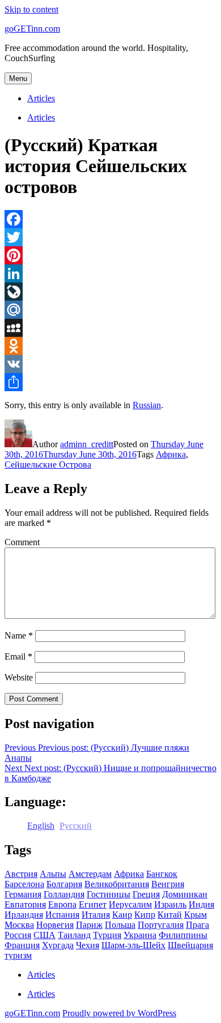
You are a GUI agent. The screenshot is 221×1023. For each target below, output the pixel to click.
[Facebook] (110, 219)
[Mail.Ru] (110, 310)
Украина (140, 935)
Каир (122, 914)
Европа (62, 904)
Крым (195, 914)
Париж (89, 925)
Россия (18, 935)
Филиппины (183, 935)
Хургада (58, 945)
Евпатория (25, 904)
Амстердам (90, 874)
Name (19, 635)
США (44, 935)
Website (19, 677)
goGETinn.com (32, 28)
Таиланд (74, 935)
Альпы (53, 874)
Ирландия (24, 914)
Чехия (87, 945)
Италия (96, 914)
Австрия (21, 874)
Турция (107, 935)
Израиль (170, 904)
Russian (147, 405)
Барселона (24, 884)
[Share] (110, 382)
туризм (18, 955)
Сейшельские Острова (48, 464)
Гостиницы (108, 894)
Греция (146, 894)
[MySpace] (110, 328)
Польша (120, 925)
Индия (201, 904)
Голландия (64, 894)
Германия (23, 894)
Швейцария (190, 945)
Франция (22, 945)
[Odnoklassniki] (110, 346)
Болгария (64, 884)
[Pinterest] (110, 255)
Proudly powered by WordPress (119, 1013)
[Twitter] (110, 237)
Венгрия (167, 884)
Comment (22, 542)
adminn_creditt (86, 444)
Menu (18, 78)
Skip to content (31, 9)
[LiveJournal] (110, 291)
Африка (171, 454)
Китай (170, 914)
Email (18, 656)
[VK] (110, 364)
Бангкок (161, 874)
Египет (93, 904)
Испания (62, 914)
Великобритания (116, 884)
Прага (197, 925)
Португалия (161, 925)
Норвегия (55, 925)
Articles (41, 98)
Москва (19, 925)
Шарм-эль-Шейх (133, 945)
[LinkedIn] (110, 273)
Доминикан (184, 894)
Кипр (144, 914)
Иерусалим (130, 904)
